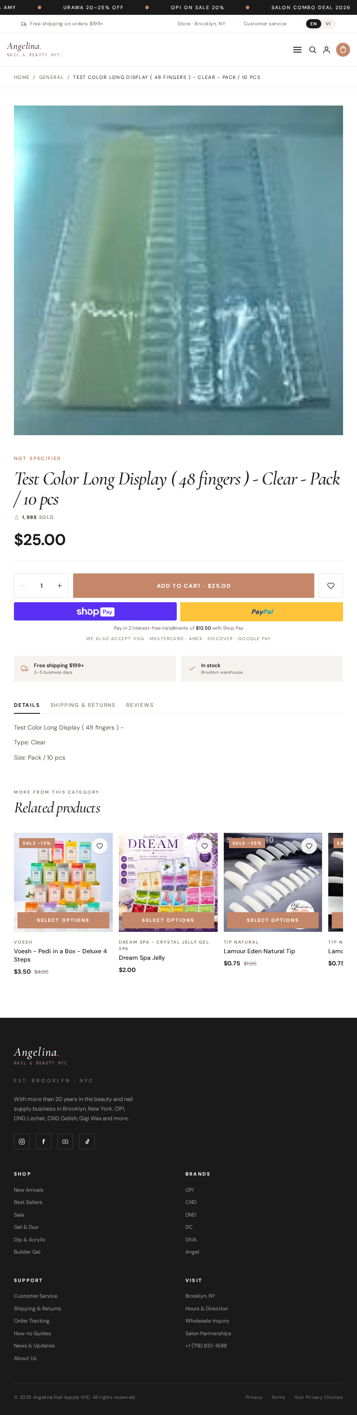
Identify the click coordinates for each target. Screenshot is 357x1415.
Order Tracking (32, 1320)
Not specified (38, 458)
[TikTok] (87, 1141)
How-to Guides (32, 1333)
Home (22, 77)
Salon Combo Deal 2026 (277, 7)
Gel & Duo (26, 1227)
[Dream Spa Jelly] (168, 882)
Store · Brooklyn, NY (201, 23)
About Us (25, 1358)
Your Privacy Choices (319, 1397)
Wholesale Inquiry (207, 1320)
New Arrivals (29, 1190)
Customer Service (35, 1295)
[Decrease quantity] (23, 585)
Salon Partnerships (208, 1333)
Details (27, 705)
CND (190, 1202)
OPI (189, 1190)
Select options (63, 920)
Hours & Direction (206, 1308)
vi (328, 24)
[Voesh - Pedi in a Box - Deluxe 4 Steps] (63, 882)
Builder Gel (27, 1251)
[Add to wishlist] (331, 585)
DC (189, 1227)
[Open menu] (297, 49)
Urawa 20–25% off (59, 7)
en (313, 24)
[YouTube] (65, 1141)
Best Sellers (28, 1202)
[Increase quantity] (59, 585)
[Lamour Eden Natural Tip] (273, 882)
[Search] (312, 49)
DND (190, 1214)
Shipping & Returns (83, 705)
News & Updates (34, 1345)
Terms (278, 1397)
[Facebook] (43, 1141)
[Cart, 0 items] (343, 50)
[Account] (326, 49)
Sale (19, 1214)
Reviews (140, 705)
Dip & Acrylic (30, 1239)
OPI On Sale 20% (163, 7)
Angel (192, 1251)
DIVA (191, 1239)
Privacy (254, 1397)
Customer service (265, 23)
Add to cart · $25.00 (194, 586)
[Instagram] (22, 1141)
